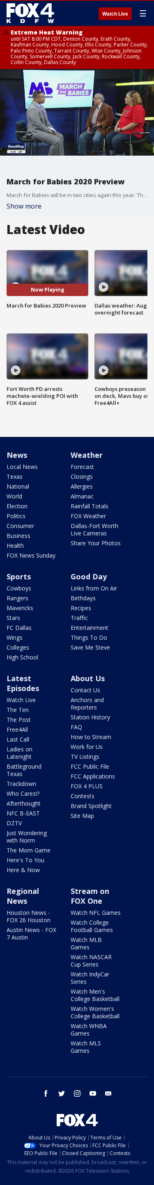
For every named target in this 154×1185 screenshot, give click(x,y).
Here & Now (23, 870)
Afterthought (24, 803)
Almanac (82, 496)
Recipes (81, 608)
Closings (82, 476)
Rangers (17, 598)
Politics (16, 516)
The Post (19, 719)
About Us (88, 678)
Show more (24, 206)
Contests (82, 796)
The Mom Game (29, 850)
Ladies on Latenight (19, 752)
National (18, 486)
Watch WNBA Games (89, 1029)
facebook (46, 1093)
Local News (22, 467)
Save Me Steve (90, 647)
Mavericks (20, 608)
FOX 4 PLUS (87, 786)
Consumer (20, 526)
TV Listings (85, 756)
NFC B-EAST (23, 813)
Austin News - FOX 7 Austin (31, 933)
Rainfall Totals (89, 506)
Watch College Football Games (92, 926)
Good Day (89, 576)
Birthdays (83, 598)
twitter (61, 1093)
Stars (13, 618)
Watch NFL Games (96, 912)
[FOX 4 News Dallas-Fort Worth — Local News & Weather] (30, 13)
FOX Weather (88, 516)
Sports (19, 576)
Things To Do (89, 637)
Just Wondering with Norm (27, 836)
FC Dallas (19, 628)
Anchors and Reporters (87, 703)
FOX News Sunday (31, 555)
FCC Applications (93, 776)
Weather (87, 455)
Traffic (79, 618)
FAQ (76, 727)
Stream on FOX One (90, 896)
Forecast (82, 467)
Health (15, 545)
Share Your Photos (96, 543)
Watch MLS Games (86, 1046)
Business (18, 536)
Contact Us (85, 690)
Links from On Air (94, 588)
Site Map (82, 816)
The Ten (18, 710)
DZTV (14, 823)
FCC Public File (90, 766)
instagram (77, 1093)
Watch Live (115, 14)
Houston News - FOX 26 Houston (29, 916)
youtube (92, 1093)
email (108, 1093)
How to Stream (91, 737)
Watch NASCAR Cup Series (91, 960)
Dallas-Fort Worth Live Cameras (94, 529)
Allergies (82, 486)
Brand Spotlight (91, 806)
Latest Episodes (23, 683)
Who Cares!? (23, 793)
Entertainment (89, 628)
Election (17, 506)
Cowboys (19, 588)
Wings (15, 637)
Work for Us (87, 747)
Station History (90, 717)
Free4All (17, 729)
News (17, 455)
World (14, 496)
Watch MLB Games (86, 943)
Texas (15, 476)
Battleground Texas (24, 770)
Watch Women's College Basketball (95, 1012)
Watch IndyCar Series (90, 977)
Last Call (18, 739)
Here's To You (25, 860)
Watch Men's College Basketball (95, 995)
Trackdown (21, 784)
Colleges (18, 647)
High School (22, 657)
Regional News (23, 896)
